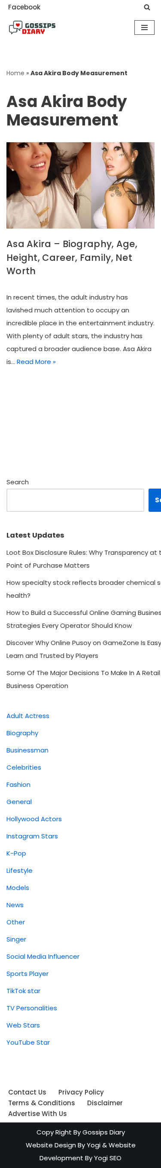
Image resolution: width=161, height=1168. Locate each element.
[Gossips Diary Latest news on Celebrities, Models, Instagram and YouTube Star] (32, 27)
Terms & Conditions (41, 1102)
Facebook (24, 7)
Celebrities (23, 767)
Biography (22, 732)
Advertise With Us (37, 1113)
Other (15, 921)
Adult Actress (27, 715)
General (19, 801)
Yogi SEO (108, 1157)
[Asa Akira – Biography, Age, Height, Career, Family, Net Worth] (80, 185)
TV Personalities (31, 1007)
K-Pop (16, 853)
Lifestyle (19, 870)
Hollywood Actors (34, 818)
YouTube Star (28, 1042)
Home (15, 73)
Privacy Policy (81, 1092)
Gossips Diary (103, 1132)
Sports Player (27, 973)
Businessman (27, 750)
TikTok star (23, 990)
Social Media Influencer (42, 956)
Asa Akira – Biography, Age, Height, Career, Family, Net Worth (71, 257)
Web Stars (23, 1025)
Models (17, 887)
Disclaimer (105, 1102)
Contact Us (27, 1092)
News (15, 904)
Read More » (36, 361)
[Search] (147, 7)
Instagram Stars (32, 836)
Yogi (92, 1145)
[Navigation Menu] (144, 27)
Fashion (18, 784)
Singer (16, 939)
